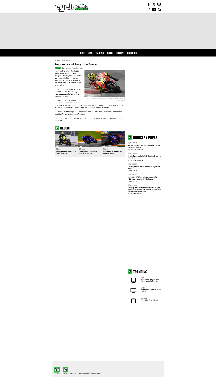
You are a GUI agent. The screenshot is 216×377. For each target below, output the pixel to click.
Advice (110, 52)
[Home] (71, 7)
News (90, 52)
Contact (73, 373)
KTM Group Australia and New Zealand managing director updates (144, 167)
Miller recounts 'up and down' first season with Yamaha (112, 152)
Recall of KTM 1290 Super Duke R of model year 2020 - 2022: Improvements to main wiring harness (143, 178)
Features (100, 52)
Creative (120, 52)
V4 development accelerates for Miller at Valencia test (88, 152)
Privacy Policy (83, 373)
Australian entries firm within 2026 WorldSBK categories (66, 152)
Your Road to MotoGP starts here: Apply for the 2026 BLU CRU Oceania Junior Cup (144, 146)
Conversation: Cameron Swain (149, 300)
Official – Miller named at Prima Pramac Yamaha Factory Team (150, 280)
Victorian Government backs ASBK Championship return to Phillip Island (144, 157)
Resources (132, 52)
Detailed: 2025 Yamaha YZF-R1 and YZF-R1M (151, 290)
